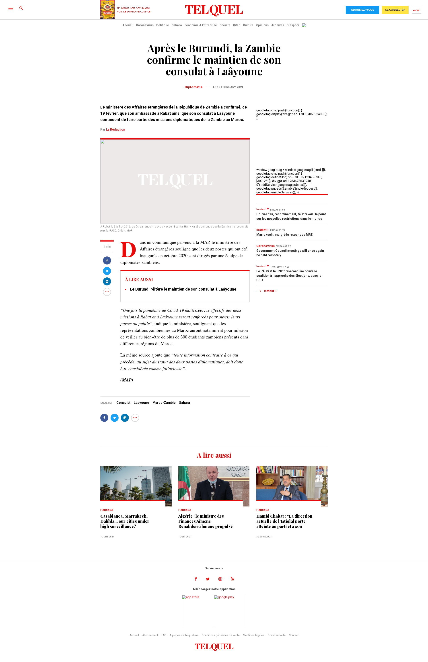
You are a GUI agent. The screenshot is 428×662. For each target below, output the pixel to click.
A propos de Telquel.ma (184, 635)
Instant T (262, 209)
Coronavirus (145, 25)
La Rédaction (115, 129)
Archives (277, 25)
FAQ (163, 635)
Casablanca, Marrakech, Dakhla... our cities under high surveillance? (124, 521)
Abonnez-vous (362, 9)
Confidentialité (277, 635)
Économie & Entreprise (201, 25)
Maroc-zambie (164, 403)
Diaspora (293, 25)
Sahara (177, 25)
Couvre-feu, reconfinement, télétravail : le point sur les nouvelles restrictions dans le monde (291, 216)
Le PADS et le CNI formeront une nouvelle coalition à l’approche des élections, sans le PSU (288, 275)
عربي (416, 9)
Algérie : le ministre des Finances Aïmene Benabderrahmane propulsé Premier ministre (205, 521)
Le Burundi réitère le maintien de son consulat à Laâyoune (183, 289)
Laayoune (141, 403)
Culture (248, 25)
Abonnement (150, 635)
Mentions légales (253, 635)
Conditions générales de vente (221, 635)
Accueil (127, 25)
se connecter (395, 9)
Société (225, 25)
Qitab (236, 25)
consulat (123, 403)
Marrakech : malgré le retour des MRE (284, 234)
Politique (162, 25)
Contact (294, 635)
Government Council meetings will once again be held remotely (290, 253)
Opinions (262, 25)
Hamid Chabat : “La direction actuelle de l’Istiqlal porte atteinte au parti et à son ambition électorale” (284, 521)
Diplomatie (194, 87)
